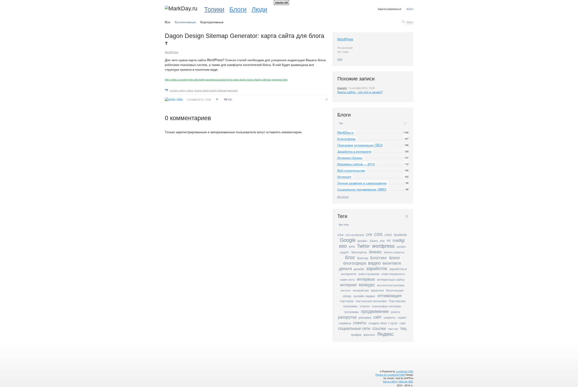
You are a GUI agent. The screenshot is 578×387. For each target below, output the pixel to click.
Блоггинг (378, 257)
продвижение (375, 311)
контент (346, 290)
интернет (348, 284)
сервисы (345, 323)
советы (359, 322)
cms (340, 234)
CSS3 (388, 235)
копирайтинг (361, 290)
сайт (377, 317)
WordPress (171, 52)
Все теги (344, 224)
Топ (341, 123)
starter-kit (281, 2)
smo (352, 246)
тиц (403, 328)
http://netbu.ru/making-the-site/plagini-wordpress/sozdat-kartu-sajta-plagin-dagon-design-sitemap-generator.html (226, 79)
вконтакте (392, 263)
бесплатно (359, 252)
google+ (363, 240)
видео (374, 262)
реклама (365, 317)
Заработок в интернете (354, 151)
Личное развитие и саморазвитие (362, 183)
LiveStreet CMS (404, 371)
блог (350, 257)
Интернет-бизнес (350, 157)
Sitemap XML (406, 381)
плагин (365, 306)
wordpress (383, 245)
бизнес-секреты (394, 252)
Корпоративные (212, 22)
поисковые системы (386, 306)
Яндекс (385, 333)
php (382, 240)
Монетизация (395, 290)
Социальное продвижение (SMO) (362, 189)
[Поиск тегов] (406, 216)
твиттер (393, 329)
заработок (376, 268)
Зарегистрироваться (389, 9)
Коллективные (185, 22)
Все (167, 22)
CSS (378, 234)
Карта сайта (390, 381)
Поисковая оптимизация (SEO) (360, 145)
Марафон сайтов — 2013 (356, 164)
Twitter (363, 245)
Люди (259, 8)
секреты (390, 317)
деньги (345, 268)
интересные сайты (391, 279)
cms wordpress (354, 235)
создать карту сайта (181, 90)
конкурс (367, 284)
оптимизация (389, 295)
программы (351, 312)
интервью (366, 279)
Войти (409, 9)
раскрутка (347, 317)
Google (348, 239)
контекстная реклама (390, 285)
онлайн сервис (364, 296)
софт (402, 323)
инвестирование (369, 274)
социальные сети (354, 328)
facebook (400, 234)
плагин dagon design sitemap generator (216, 90)
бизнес (375, 251)
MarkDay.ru (345, 132)
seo (343, 245)
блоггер (362, 258)
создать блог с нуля (382, 323)
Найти (409, 22)
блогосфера (354, 263)
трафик (356, 334)
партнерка (347, 301)
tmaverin (342, 88)
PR (389, 240)
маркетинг (377, 290)
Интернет (344, 176)
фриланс (369, 334)
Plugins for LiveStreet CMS (390, 374)
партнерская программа (371, 301)
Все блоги (343, 196)
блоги (394, 257)
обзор (347, 296)
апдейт (344, 252)
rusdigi (399, 240)
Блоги (238, 8)
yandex (401, 246)
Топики (214, 8)
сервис (402, 317)
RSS (339, 59)
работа (395, 312)
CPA (369, 234)
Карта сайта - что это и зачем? (360, 92)
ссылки (379, 328)
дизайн (359, 268)
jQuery (374, 240)
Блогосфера (346, 138)
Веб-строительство (351, 170)
